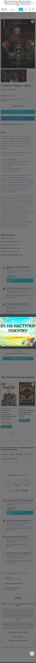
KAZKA (6, 9)
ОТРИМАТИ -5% (18, 337)
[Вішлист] (30, 9)
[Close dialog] (34, 318)
